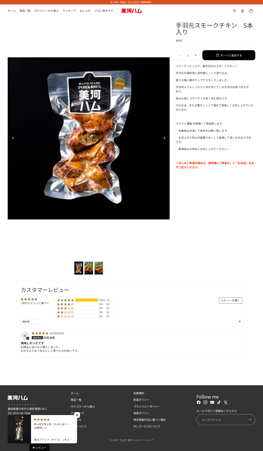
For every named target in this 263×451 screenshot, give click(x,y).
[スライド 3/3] (99, 268)
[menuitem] (103, 10)
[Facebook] (198, 402)
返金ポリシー (141, 413)
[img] (40, 333)
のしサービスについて (146, 426)
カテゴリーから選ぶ (83, 406)
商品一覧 (76, 400)
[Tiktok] (219, 402)
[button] (65, 300)
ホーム (75, 393)
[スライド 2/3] (89, 268)
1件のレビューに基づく (35, 303)
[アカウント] (242, 11)
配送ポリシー (141, 400)
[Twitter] (225, 402)
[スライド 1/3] (79, 268)
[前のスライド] (12, 138)
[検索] (234, 11)
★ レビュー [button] (39, 447)
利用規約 (138, 393)
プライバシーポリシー (146, 406)
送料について (79, 426)
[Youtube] (212, 402)
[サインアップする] (250, 419)
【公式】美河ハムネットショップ (135, 440)
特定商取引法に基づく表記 (149, 420)
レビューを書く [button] (230, 300)
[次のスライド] (165, 138)
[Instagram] (205, 402)
